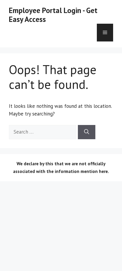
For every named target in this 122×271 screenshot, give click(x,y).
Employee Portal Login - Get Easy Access (53, 15)
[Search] (86, 132)
